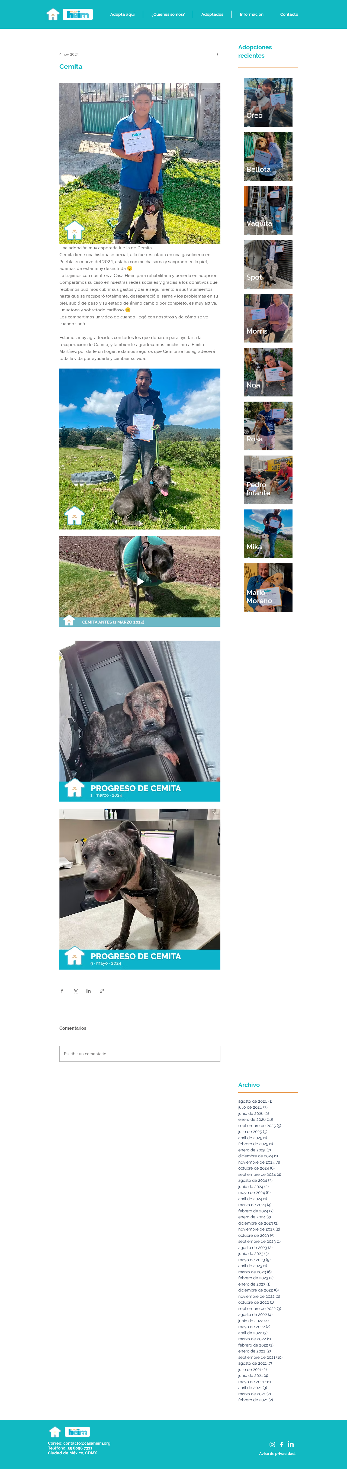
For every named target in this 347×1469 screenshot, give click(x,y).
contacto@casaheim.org (87, 1443)
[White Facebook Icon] (281, 1444)
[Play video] (139, 581)
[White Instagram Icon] (272, 1444)
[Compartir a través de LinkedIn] (88, 990)
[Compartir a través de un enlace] (101, 990)
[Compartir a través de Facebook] (62, 990)
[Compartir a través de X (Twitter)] (75, 990)
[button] (122, 14)
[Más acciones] (217, 54)
